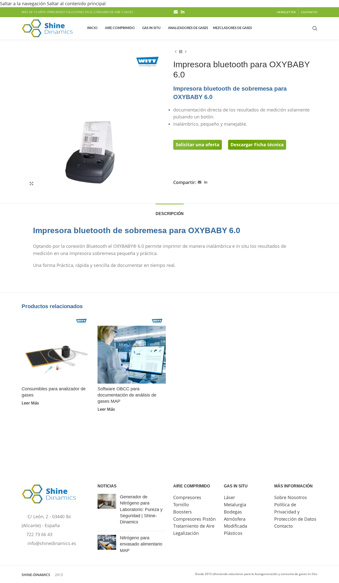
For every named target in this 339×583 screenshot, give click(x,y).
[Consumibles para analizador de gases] (56, 349)
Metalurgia (235, 505)
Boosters (182, 512)
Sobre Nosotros (290, 497)
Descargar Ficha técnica (257, 144)
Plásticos (233, 533)
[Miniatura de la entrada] (107, 510)
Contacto (283, 526)
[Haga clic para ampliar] (31, 183)
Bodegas (233, 512)
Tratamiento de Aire (193, 526)
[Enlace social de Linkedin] (182, 12)
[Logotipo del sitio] (47, 28)
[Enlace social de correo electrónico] (175, 12)
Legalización (186, 533)
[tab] (170, 211)
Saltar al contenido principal (76, 3)
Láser (229, 497)
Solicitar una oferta (197, 144)
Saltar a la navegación (23, 3)
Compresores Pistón (194, 519)
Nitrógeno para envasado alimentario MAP (141, 544)
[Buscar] (315, 28)
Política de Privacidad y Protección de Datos (295, 512)
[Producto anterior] (175, 51)
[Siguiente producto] (185, 51)
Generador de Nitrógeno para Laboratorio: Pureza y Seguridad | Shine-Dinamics (141, 509)
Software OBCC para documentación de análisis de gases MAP (127, 395)
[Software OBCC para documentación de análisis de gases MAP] (132, 349)
